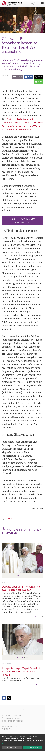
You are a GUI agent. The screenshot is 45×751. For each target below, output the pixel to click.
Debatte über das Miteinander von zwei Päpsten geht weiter (21, 588)
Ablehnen (11, 748)
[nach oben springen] (22, 709)
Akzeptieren (32, 748)
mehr (37, 616)
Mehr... (4, 743)
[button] (17, 77)
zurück (9, 519)
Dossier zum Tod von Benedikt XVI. (22, 220)
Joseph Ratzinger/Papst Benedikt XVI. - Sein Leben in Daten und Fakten (21, 671)
